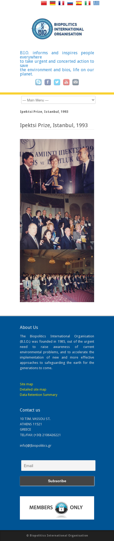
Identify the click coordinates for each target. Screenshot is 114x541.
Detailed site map (33, 389)
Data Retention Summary (38, 395)
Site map (26, 384)
